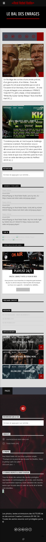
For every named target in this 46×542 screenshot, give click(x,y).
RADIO (20, 46)
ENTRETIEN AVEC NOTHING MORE (23, 357)
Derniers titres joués (11, 186)
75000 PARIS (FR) (12, 443)
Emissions (7, 46)
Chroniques (23, 338)
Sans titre (6, 190)
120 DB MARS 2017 (8, 319)
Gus (5, 73)
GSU (14, 46)
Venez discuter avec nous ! (13, 245)
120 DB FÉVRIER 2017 (8, 323)
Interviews (22, 352)
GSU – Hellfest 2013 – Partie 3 (23, 121)
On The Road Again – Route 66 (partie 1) (15, 315)
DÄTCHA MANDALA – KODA (23, 342)
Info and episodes (23, 289)
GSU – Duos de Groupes (23, 59)
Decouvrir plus (7, 464)
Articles (6, 338)
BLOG (14, 338)
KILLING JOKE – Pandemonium (23, 371)
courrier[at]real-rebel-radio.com (17, 439)
